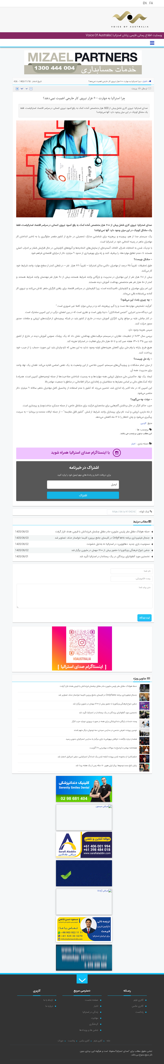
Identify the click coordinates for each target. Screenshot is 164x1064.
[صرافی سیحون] (84, 830)
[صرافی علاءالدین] (84, 858)
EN (145, 3)
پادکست (139, 1012)
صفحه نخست (91, 1000)
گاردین (143, 423)
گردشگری (93, 1024)
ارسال (144, 89)
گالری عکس (137, 1006)
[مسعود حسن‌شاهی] (84, 943)
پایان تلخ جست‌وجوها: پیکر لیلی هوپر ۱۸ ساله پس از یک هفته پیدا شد (106, 765)
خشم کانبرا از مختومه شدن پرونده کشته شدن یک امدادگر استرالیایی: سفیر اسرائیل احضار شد (97, 757)
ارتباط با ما (48, 1000)
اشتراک (83, 495)
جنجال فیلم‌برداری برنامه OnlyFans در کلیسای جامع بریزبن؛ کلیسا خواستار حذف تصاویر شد (102, 538)
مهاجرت (94, 1018)
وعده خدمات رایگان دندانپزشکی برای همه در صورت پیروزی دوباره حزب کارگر (104, 721)
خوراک (60, 1041)
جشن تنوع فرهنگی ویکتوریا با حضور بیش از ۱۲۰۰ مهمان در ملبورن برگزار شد (110, 550)
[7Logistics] (84, 971)
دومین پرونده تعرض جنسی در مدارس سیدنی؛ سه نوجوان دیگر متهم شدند (105, 730)
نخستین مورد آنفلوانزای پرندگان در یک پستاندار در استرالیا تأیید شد (115, 556)
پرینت (135, 89)
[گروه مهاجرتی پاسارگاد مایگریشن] (84, 887)
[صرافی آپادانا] (84, 914)
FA (151, 3)
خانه (108, 1041)
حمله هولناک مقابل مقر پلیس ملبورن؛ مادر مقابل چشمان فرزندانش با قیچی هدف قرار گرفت (102, 531)
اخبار (145, 81)
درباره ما (49, 1006)
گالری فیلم (138, 1000)
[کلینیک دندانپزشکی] (84, 802)
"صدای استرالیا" (122, 1051)
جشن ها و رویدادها (88, 1030)
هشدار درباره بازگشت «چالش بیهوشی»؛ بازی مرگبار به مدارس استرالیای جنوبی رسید (101, 739)
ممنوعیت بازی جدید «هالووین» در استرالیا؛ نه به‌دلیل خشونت (118, 544)
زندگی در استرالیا (90, 1012)
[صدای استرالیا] (124, 30)
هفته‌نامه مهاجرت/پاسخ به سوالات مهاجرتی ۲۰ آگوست (113, 748)
